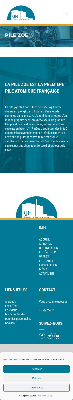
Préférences (36, 387)
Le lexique (11, 310)
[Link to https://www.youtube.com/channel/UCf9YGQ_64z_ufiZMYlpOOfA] (57, 336)
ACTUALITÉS (46, 273)
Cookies (10, 323)
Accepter (37, 368)
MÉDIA (43, 269)
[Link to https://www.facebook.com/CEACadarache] (42, 336)
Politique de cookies (27, 396)
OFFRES (44, 256)
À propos (10, 301)
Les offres (11, 306)
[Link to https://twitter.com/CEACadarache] (50, 336)
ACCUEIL (44, 239)
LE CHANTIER (47, 261)
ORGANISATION (48, 248)
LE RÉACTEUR (47, 252)
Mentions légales (45, 396)
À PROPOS (45, 243)
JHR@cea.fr (46, 310)
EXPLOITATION (48, 265)
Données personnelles (18, 318)
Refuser (36, 378)
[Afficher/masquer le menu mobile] (66, 14)
